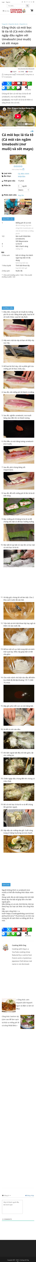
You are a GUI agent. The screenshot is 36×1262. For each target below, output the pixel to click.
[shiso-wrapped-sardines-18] (19, 749)
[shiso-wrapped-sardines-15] (19, 674)
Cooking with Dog (9, 74)
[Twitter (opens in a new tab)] (22, 2)
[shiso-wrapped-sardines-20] (19, 801)
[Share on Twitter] (9, 84)
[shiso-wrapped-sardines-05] (19, 412)
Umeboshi (6, 100)
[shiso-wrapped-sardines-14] (19, 646)
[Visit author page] (5, 947)
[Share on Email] (19, 84)
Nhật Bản (21, 176)
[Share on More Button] (23, 88)
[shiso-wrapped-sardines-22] (19, 853)
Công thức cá (30, 74)
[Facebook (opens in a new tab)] (25, 2)
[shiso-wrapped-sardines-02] (19, 337)
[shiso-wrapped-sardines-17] (19, 726)
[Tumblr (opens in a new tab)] (31, 2)
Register (8, 2)
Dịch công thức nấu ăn (23, 68)
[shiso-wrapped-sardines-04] (19, 389)
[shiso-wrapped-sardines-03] (19, 363)
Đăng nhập (30, 1195)
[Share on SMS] (9, 88)
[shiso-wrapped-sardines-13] (19, 620)
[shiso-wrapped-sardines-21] (19, 827)
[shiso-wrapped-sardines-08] (19, 490)
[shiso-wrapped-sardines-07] (19, 464)
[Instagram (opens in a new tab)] (29, 2)
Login (3, 2)
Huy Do (21, 195)
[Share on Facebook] (4, 84)
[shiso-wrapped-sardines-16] (19, 702)
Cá (19, 174)
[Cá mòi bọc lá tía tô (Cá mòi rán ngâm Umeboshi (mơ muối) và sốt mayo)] (18, 163)
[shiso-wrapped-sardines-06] (19, 438)
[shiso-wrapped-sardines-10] (19, 541)
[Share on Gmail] (24, 84)
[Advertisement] (18, 1109)
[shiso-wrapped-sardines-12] (19, 567)
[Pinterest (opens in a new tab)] (27, 2)
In (30, 131)
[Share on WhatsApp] (29, 84)
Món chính (25, 174)
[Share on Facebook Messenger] (4, 88)
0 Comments (8, 77)
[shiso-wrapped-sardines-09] (19, 515)
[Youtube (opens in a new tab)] (33, 2)
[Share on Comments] (19, 88)
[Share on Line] (14, 88)
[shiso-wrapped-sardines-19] (19, 775)
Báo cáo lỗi (31, 68)
